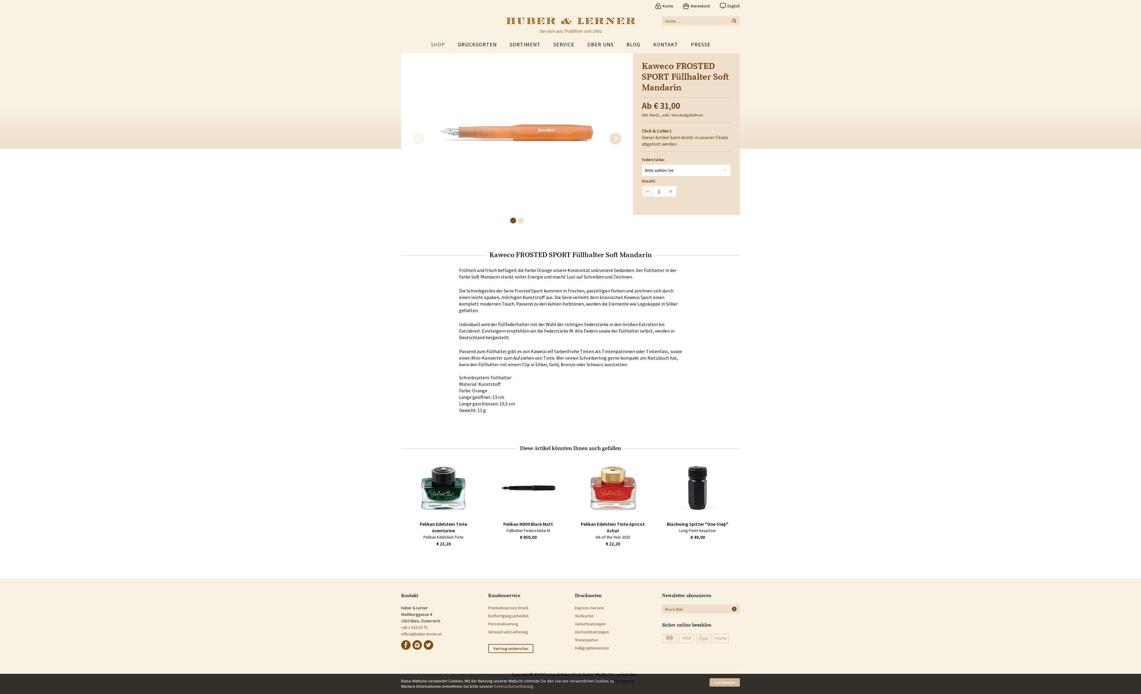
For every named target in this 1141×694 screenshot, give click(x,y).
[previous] (419, 139)
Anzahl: (649, 181)
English (733, 6)
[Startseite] (570, 25)
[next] (615, 139)
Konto (668, 6)
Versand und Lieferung (508, 632)
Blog (633, 44)
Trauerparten (586, 640)
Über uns (600, 44)
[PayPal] (721, 638)
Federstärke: (653, 159)
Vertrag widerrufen (510, 648)
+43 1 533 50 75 (414, 627)
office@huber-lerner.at (421, 634)
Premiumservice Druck (508, 607)
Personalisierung (503, 624)
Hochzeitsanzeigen (592, 632)
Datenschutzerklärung (513, 686)
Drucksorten (477, 44)
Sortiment (525, 44)
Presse (700, 44)
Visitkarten (584, 616)
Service (563, 44)
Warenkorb (700, 6)
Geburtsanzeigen (590, 624)
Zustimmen (724, 682)
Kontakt (665, 44)
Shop (438, 44)
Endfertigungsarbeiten (508, 616)
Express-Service (589, 607)
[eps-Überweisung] (703, 638)
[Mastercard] (669, 638)
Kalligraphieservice (592, 648)
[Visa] (686, 638)
